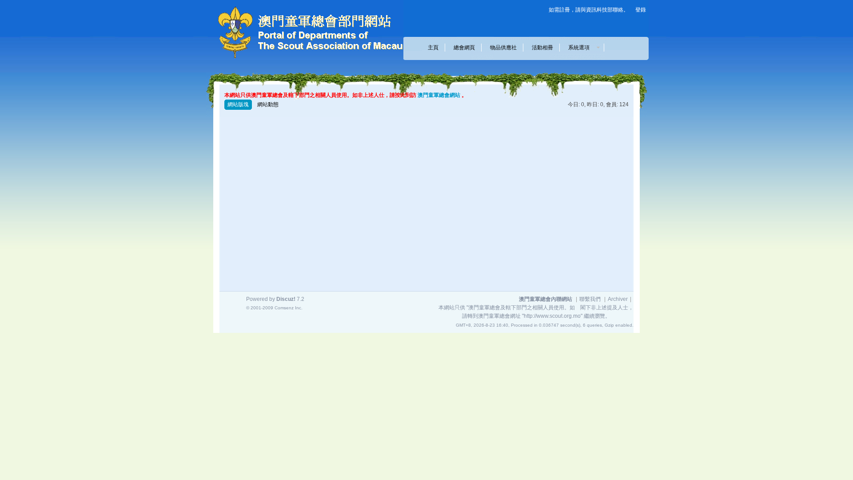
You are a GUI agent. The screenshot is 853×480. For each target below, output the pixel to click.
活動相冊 (542, 47)
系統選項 (581, 47)
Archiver (618, 299)
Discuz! (285, 299)
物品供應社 (503, 47)
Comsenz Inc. (289, 307)
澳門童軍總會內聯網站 (545, 299)
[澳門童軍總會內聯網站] (304, 60)
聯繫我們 (590, 299)
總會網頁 (464, 47)
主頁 (433, 47)
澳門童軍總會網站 (439, 95)
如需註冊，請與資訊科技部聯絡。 (589, 10)
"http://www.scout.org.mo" (552, 316)
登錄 (640, 10)
